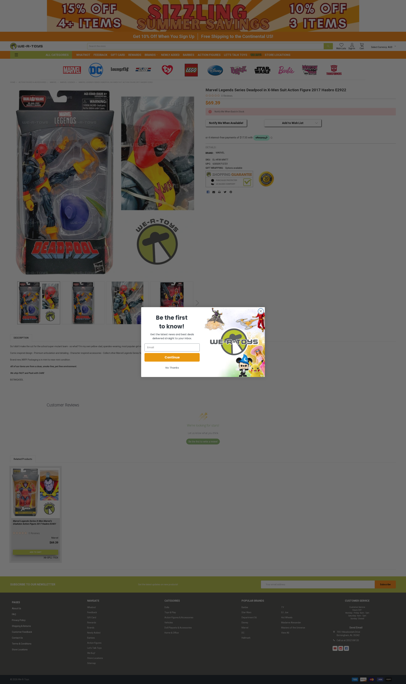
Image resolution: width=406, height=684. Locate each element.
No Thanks (172, 368)
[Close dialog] (261, 311)
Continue (172, 357)
